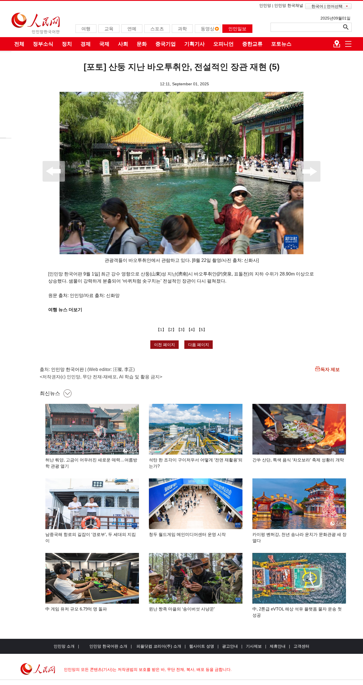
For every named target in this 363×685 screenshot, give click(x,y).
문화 (142, 44)
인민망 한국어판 (67, 369)
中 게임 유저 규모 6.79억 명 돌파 (76, 608)
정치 (67, 44)
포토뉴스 (281, 44)
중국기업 (165, 44)
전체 (19, 44)
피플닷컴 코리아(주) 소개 (158, 646)
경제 (86, 44)
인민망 (265, 5)
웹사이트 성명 (201, 646)
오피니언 (223, 44)
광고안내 (230, 646)
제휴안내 (278, 646)
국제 (104, 44)
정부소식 (43, 44)
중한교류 (252, 44)
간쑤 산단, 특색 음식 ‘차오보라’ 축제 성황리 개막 (298, 459)
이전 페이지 (164, 344)
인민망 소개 (64, 646)
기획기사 (194, 44)
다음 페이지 (198, 344)
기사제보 (254, 646)
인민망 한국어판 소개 (108, 646)
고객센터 (301, 646)
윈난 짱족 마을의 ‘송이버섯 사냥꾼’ (182, 608)
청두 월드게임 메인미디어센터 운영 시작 (187, 534)
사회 (123, 44)
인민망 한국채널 (288, 5)
